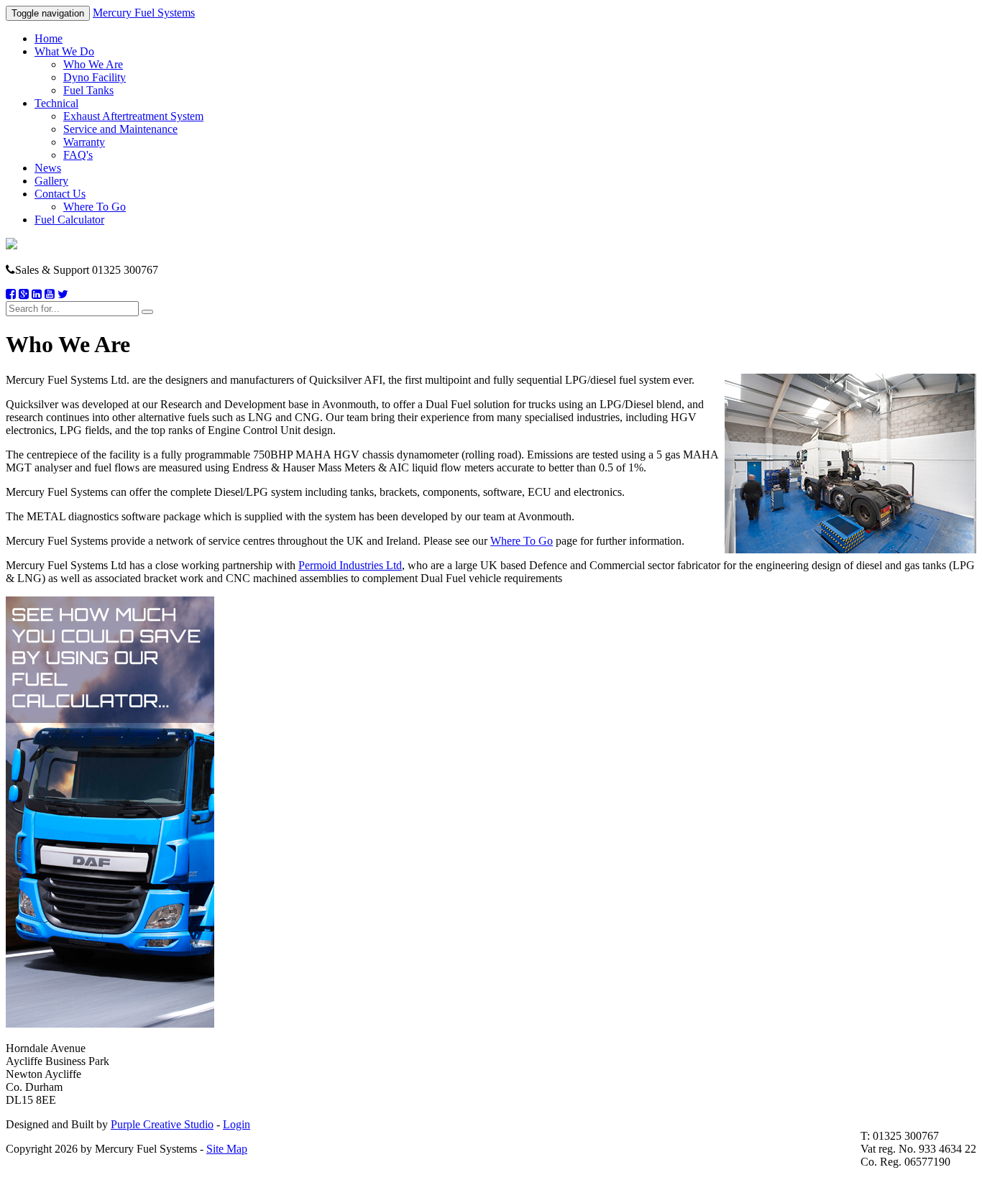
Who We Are (93, 64)
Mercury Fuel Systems (144, 12)
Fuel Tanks (88, 90)
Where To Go (94, 206)
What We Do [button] (64, 51)
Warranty (84, 142)
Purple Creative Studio (162, 1124)
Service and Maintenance (120, 129)
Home (49, 38)
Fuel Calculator (69, 219)
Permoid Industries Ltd (350, 565)
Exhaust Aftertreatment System (133, 116)
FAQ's (78, 155)
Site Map (226, 1149)
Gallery (51, 181)
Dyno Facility (94, 77)
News (48, 168)
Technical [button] (56, 103)
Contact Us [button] (60, 194)
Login (236, 1124)
